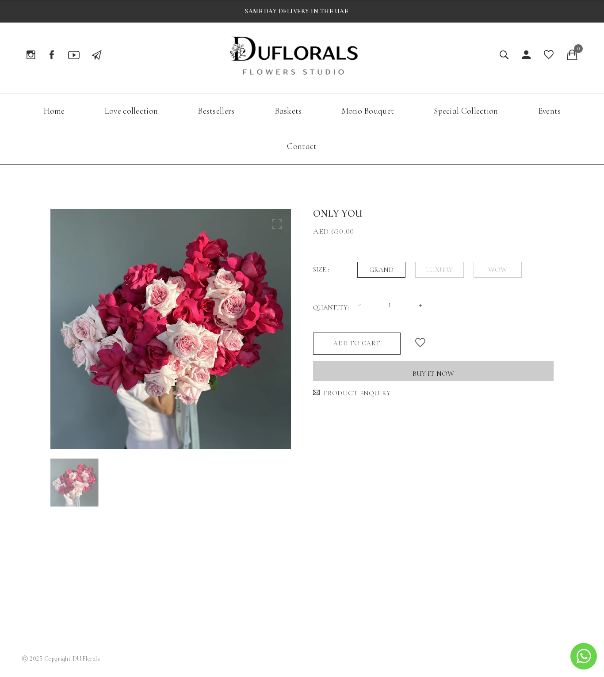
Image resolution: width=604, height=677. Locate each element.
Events (549, 111)
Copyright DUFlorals (72, 658)
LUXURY (439, 269)
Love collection (131, 111)
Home (54, 111)
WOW (497, 269)
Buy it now (433, 373)
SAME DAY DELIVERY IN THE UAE (296, 11)
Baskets (288, 111)
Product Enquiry (357, 393)
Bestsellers (216, 111)
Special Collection (466, 111)
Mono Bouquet (368, 111)
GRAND (381, 269)
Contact (302, 146)
